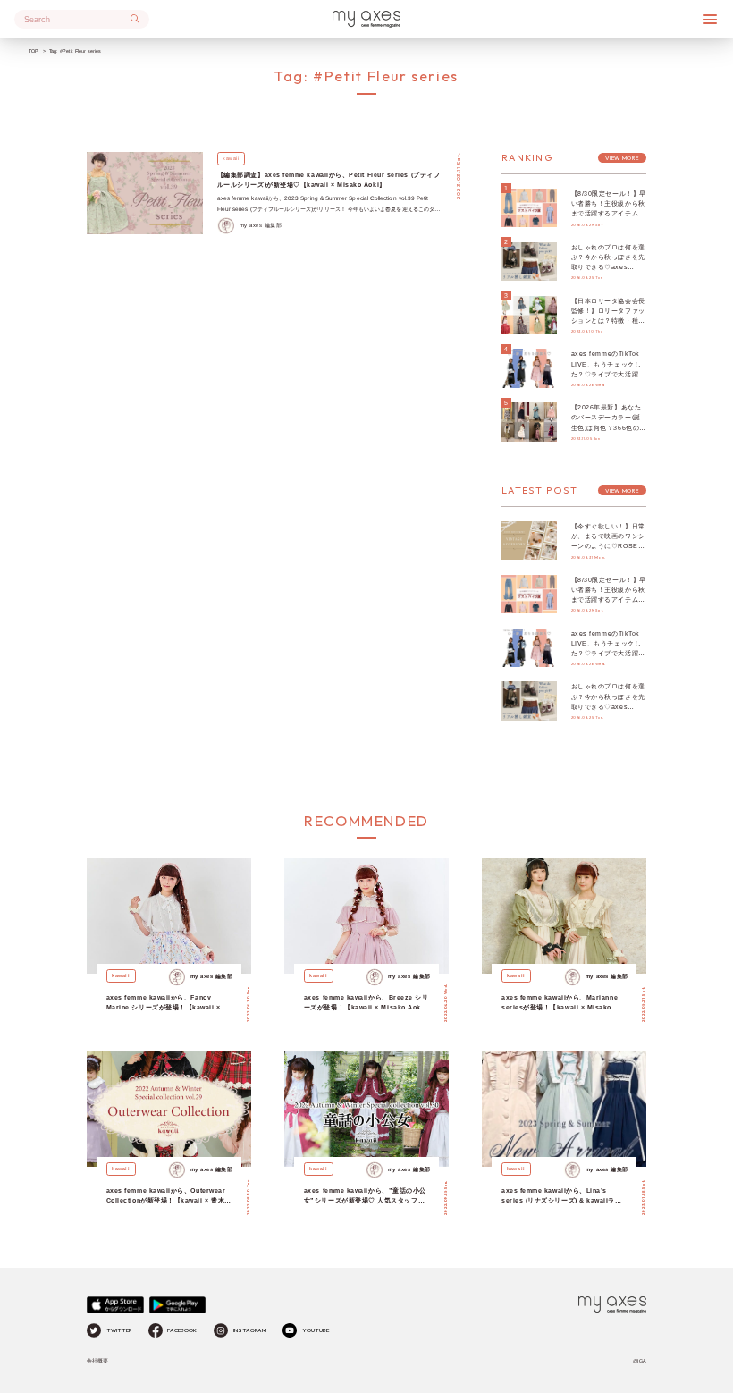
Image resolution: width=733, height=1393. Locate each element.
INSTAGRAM (249, 1330)
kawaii (231, 158)
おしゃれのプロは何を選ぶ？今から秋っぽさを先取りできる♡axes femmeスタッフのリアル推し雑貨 (608, 267)
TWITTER (118, 1330)
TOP (33, 51)
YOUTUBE (315, 1330)
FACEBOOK (182, 1330)
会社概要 (97, 1360)
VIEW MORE (621, 158)
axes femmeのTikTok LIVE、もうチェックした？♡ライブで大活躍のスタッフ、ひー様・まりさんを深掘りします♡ (608, 373)
